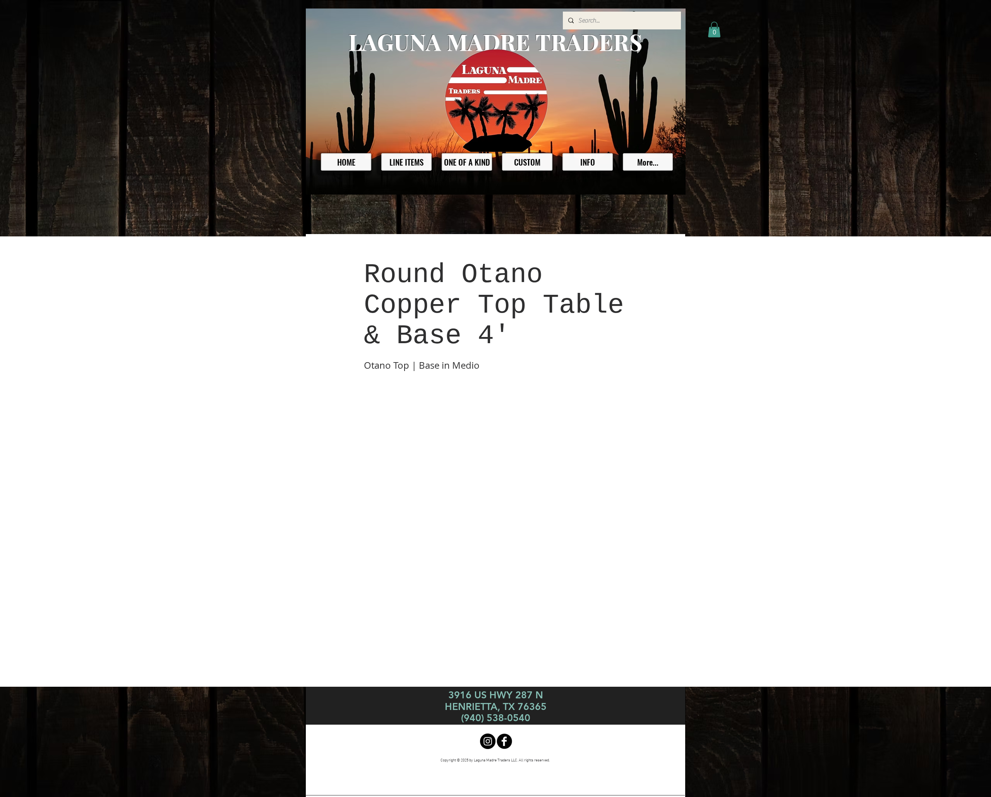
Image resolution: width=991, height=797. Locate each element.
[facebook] (504, 741)
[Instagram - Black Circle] (488, 741)
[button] (714, 30)
